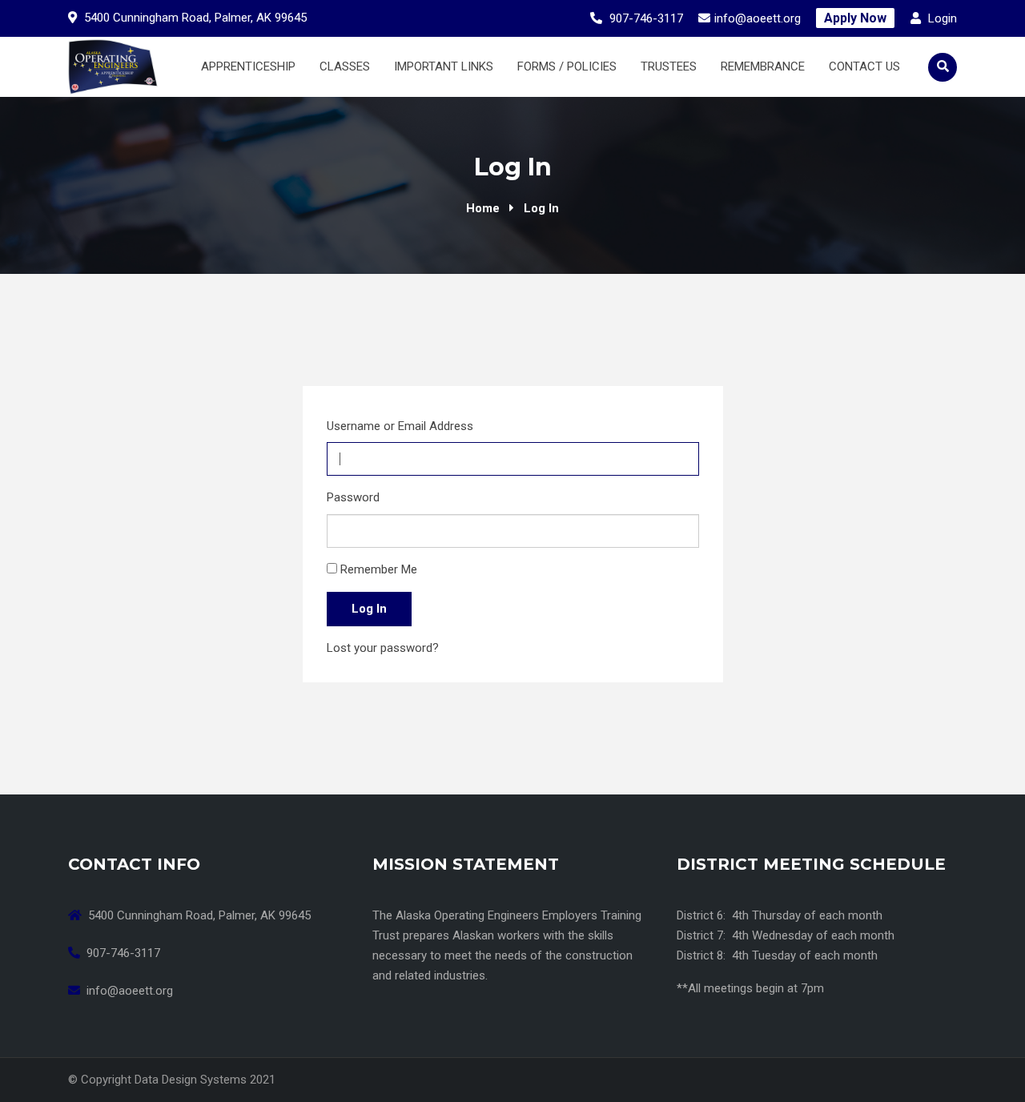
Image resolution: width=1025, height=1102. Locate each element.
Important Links (443, 66)
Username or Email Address (400, 426)
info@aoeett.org (757, 18)
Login (941, 18)
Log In (369, 608)
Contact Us (864, 66)
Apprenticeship (248, 66)
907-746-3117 (646, 18)
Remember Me (378, 569)
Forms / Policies (567, 66)
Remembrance (763, 66)
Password (353, 497)
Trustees (669, 66)
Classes (345, 66)
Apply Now (855, 18)
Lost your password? (383, 648)
